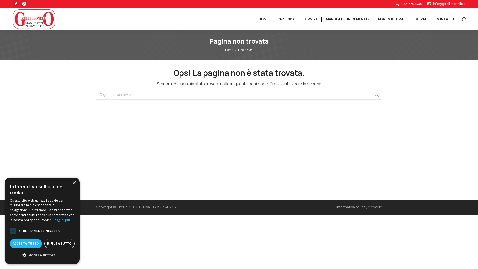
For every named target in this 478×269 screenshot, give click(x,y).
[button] (42, 255)
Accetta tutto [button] (26, 243)
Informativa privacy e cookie (359, 207)
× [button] (74, 183)
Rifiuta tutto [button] (59, 243)
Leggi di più (61, 220)
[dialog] (42, 221)
